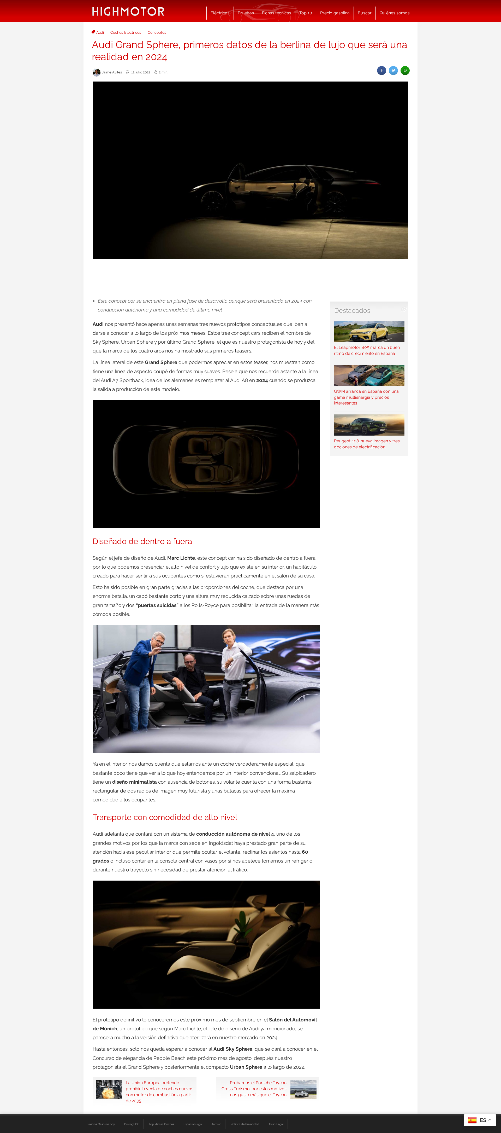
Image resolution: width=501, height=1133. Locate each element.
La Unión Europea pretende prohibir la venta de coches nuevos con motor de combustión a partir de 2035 (159, 1091)
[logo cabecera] (128, 11)
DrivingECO (131, 1124)
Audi (100, 32)
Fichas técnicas (276, 12)
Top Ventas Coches (161, 1124)
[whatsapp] (405, 70)
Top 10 (305, 12)
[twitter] (393, 70)
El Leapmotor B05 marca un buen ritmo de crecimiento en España (367, 350)
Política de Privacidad (245, 1124)
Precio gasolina (335, 12)
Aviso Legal (276, 1124)
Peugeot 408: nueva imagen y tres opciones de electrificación (367, 443)
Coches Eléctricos (125, 32)
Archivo (216, 1124)
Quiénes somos (395, 12)
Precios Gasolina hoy (101, 1124)
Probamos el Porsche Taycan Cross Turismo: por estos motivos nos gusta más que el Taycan (254, 1088)
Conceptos (157, 32)
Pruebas (246, 12)
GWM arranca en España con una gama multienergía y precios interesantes (366, 397)
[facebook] (381, 70)
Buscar (365, 12)
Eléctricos (220, 12)
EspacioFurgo (192, 1124)
